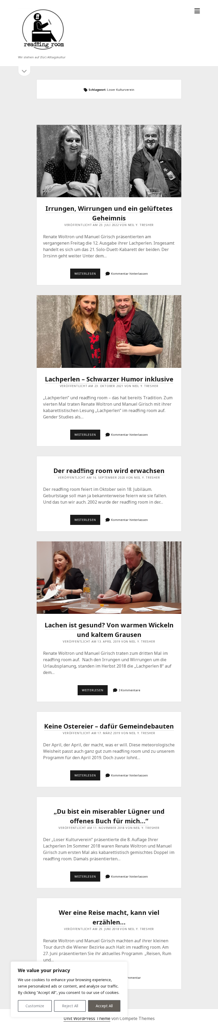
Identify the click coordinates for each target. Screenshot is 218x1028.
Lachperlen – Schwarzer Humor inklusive (109, 331)
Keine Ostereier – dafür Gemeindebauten (109, 726)
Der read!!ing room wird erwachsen (109, 470)
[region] (69, 989)
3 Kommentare (129, 690)
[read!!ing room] (42, 50)
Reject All (70, 1005)
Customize (35, 1005)
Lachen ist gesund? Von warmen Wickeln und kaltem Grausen (109, 577)
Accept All (104, 1005)
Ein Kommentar (129, 978)
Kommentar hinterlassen (129, 273)
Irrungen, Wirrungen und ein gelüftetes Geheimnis (109, 161)
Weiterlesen (87, 275)
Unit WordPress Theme (87, 1018)
